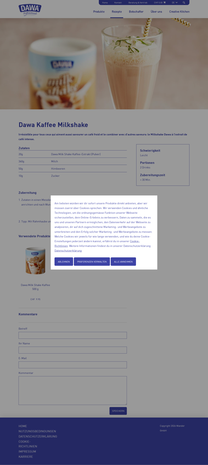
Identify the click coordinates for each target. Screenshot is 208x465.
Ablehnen (64, 261)
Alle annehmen (123, 261)
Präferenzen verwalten (92, 261)
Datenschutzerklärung (68, 250)
